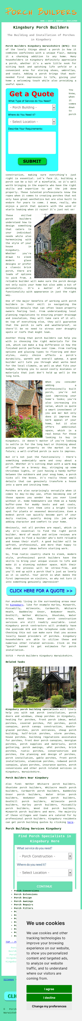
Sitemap (9, 979)
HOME (42, 21)
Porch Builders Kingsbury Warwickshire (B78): (38, 46)
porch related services (55, 768)
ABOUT (50, 21)
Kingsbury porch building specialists (32, 709)
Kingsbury (16, 605)
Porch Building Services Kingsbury (33, 828)
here (70, 822)
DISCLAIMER (72, 21)
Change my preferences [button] (49, 1006)
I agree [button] (49, 989)
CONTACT (59, 21)
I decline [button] (49, 997)
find (18, 784)
